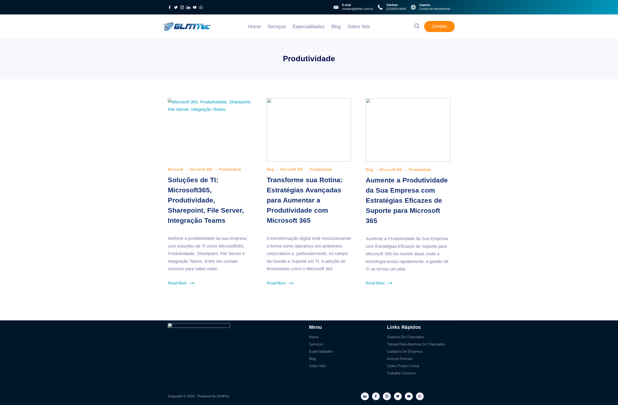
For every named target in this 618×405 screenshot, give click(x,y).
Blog (336, 26)
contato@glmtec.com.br (357, 9)
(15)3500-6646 (396, 9)
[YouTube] (195, 7)
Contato (439, 26)
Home (254, 26)
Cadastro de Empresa (404, 351)
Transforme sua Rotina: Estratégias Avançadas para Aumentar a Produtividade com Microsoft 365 (305, 200)
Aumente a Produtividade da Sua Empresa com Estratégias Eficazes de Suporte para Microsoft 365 (407, 200)
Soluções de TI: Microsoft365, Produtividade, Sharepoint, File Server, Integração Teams (206, 200)
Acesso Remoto (400, 359)
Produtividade (230, 169)
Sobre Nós (358, 26)
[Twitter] (176, 7)
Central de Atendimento (434, 9)
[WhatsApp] (201, 7)
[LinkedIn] (188, 7)
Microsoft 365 (201, 169)
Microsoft (176, 169)
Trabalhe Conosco (401, 373)
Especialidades (308, 26)
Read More (177, 283)
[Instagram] (182, 7)
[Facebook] (169, 7)
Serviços (276, 26)
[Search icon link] (416, 26)
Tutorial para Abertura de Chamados (416, 344)
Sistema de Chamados (405, 337)
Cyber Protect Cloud (403, 366)
